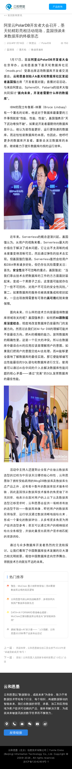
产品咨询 (57, 6)
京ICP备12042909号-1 (36, 761)
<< (13, 15)
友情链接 (16, 732)
